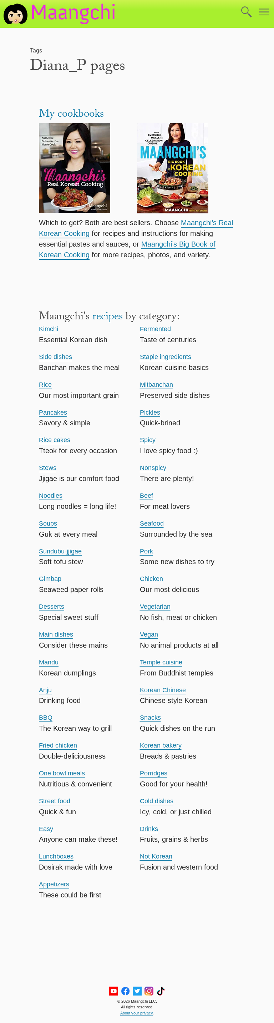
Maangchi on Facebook (125, 991)
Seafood (152, 523)
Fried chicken (58, 745)
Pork (146, 551)
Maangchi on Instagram (148, 991)
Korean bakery (161, 745)
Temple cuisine (161, 662)
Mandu (49, 662)
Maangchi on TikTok (160, 991)
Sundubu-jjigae (60, 551)
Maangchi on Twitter (137, 991)
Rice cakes (54, 440)
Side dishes (55, 356)
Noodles (50, 495)
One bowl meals (62, 773)
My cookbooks (71, 115)
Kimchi (48, 329)
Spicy (148, 440)
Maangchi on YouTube (113, 991)
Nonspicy (153, 467)
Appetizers (54, 884)
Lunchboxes (56, 856)
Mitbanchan (156, 384)
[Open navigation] (264, 12)
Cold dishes (156, 801)
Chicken (151, 578)
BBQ (45, 717)
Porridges (153, 773)
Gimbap (50, 578)
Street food (54, 801)
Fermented (155, 329)
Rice (45, 384)
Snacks (150, 717)
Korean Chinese (163, 690)
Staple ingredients (165, 356)
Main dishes (56, 634)
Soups (48, 523)
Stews (47, 467)
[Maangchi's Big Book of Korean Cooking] (186, 169)
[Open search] (246, 12)
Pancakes (53, 412)
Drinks (149, 828)
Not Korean (156, 856)
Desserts (51, 606)
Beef (146, 495)
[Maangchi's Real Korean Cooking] (88, 169)
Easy (46, 828)
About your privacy (136, 1013)
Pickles (150, 412)
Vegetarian (155, 606)
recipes (107, 317)
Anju (45, 690)
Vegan (149, 634)
